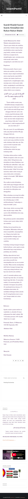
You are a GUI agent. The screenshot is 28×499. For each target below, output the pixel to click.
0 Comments (21, 34)
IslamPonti (14, 8)
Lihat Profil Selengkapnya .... (9, 440)
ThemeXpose (22, 497)
